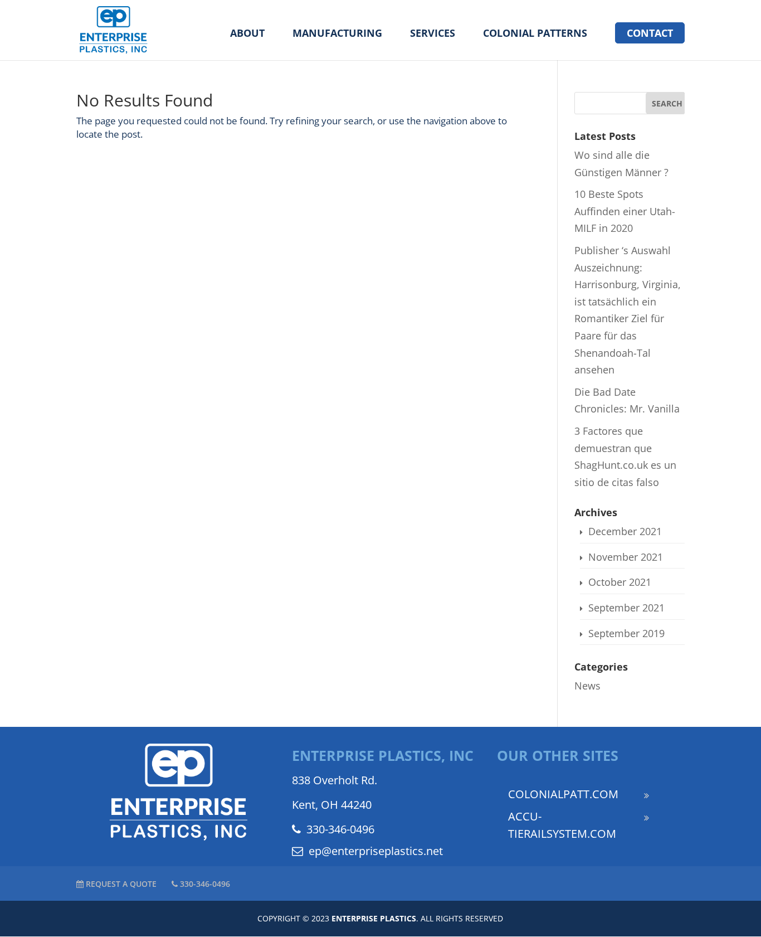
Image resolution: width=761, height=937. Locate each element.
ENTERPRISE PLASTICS (373, 918)
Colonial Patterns (535, 34)
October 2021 (619, 582)
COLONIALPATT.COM (563, 794)
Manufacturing (337, 34)
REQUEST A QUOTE (120, 883)
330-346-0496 (340, 829)
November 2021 (625, 557)
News (587, 685)
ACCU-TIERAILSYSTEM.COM (562, 825)
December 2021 (625, 531)
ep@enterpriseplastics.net (376, 850)
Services (432, 34)
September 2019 (626, 633)
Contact (650, 33)
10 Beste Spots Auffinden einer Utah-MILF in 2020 (624, 211)
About (247, 34)
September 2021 (626, 607)
